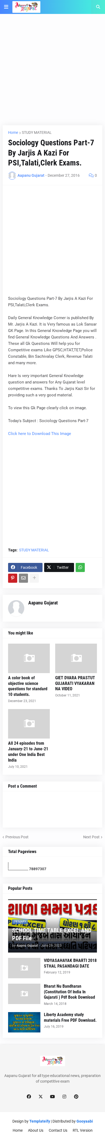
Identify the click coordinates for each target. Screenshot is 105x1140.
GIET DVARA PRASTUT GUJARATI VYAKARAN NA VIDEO (75, 683)
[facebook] (28, 1096)
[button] (6, 7)
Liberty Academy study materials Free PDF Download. (70, 1017)
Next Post (91, 837)
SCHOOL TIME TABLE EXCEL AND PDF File (51, 934)
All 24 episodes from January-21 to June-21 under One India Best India (28, 751)
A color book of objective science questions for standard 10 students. (27, 686)
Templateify (39, 1121)
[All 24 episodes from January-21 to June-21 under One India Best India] (29, 724)
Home (13, 132)
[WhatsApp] (80, 567)
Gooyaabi (84, 1121)
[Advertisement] (52, 73)
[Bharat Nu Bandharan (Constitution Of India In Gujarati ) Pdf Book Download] (24, 994)
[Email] (23, 578)
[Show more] (34, 578)
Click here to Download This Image (39, 433)
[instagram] (64, 1096)
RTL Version (83, 1130)
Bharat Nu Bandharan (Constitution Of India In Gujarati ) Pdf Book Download (69, 992)
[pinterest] (76, 1096)
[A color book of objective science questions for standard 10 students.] (29, 658)
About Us (35, 1130)
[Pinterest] (12, 578)
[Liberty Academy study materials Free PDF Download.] (24, 1022)
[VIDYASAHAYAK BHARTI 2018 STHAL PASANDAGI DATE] (24, 968)
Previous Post (17, 837)
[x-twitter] (40, 1096)
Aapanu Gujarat (43, 603)
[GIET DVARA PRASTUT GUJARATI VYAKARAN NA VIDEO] (76, 658)
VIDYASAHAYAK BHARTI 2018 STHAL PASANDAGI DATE (70, 963)
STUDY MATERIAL (37, 132)
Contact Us (58, 1130)
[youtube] (52, 1096)
